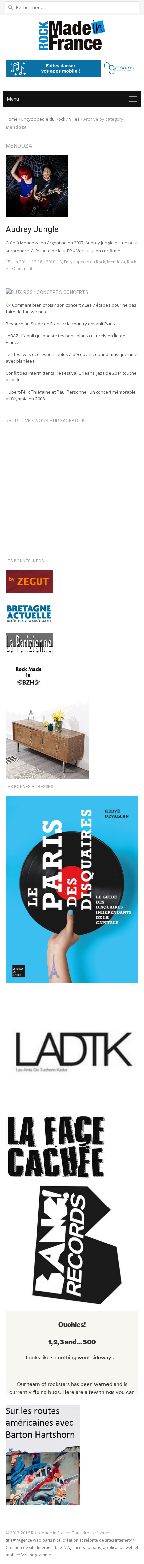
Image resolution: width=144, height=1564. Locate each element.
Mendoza (116, 262)
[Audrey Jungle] (37, 159)
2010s (51, 262)
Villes (74, 119)
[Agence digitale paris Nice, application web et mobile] (72, 68)
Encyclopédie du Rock (43, 119)
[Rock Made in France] (72, 35)
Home (12, 119)
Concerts (76, 292)
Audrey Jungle (32, 229)
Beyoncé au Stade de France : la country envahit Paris (60, 324)
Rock (131, 262)
